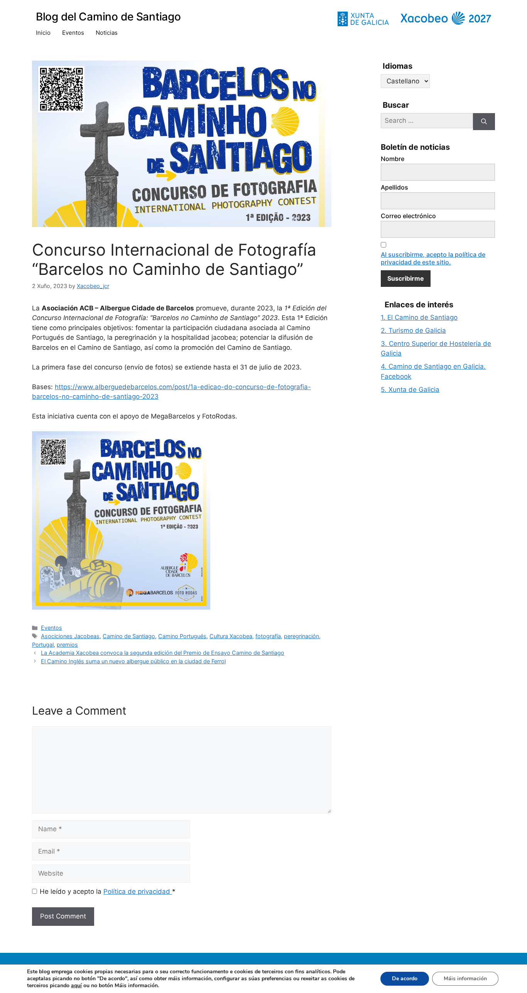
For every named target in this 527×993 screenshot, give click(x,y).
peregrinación (301, 636)
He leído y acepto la (108, 891)
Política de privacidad (137, 891)
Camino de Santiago (129, 636)
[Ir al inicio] (445, 18)
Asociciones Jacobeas (70, 636)
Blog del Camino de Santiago (108, 17)
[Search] (484, 121)
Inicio (43, 32)
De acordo (404, 978)
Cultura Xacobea (230, 636)
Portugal (43, 644)
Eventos (73, 32)
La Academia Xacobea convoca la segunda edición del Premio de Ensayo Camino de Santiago (162, 652)
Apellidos (394, 187)
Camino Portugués (182, 636)
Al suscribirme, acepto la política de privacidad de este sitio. (433, 258)
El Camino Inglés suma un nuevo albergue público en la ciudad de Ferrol (133, 661)
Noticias (107, 32)
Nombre (392, 159)
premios (67, 644)
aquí (76, 985)
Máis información (465, 978)
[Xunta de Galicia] (363, 19)
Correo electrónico (408, 216)
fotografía (268, 636)
